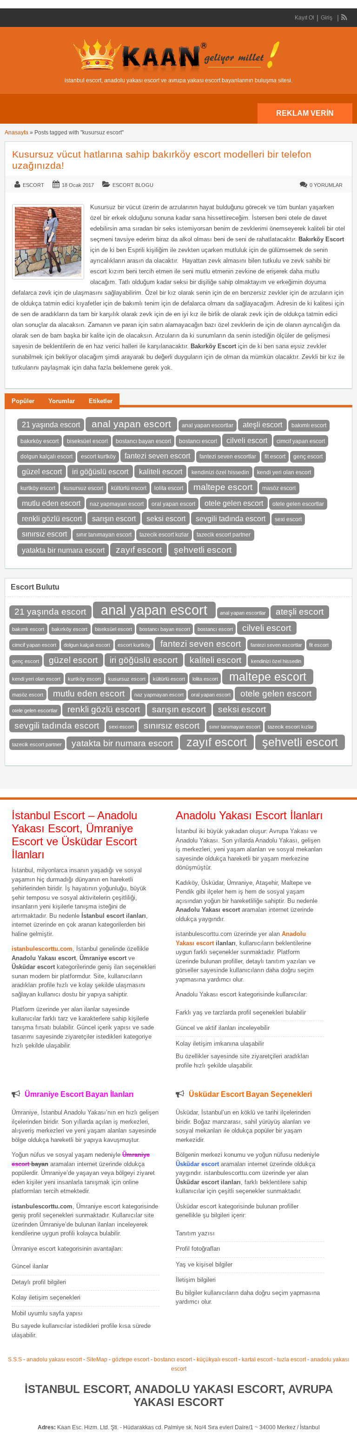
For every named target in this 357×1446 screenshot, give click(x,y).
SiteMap (96, 1359)
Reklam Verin (305, 113)
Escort (33, 185)
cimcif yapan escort (301, 441)
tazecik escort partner (224, 534)
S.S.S (15, 1359)
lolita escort (168, 488)
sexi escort (288, 519)
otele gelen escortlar (298, 504)
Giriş (326, 17)
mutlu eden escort (51, 503)
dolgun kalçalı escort (46, 456)
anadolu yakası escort (54, 1359)
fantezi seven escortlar (227, 456)
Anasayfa (16, 132)
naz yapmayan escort (117, 504)
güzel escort (42, 471)
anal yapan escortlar (207, 425)
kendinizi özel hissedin (220, 472)
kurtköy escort (37, 488)
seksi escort (165, 518)
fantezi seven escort (157, 455)
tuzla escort (291, 1359)
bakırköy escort (39, 441)
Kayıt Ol (304, 17)
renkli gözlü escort (52, 518)
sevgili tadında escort (230, 518)
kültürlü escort (128, 488)
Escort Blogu (132, 185)
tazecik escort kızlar (164, 534)
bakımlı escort (308, 425)
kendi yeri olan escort (284, 472)
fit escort (274, 456)
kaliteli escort (160, 471)
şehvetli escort (202, 550)
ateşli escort (262, 424)
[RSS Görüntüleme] (344, 17)
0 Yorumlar (326, 185)
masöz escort (279, 488)
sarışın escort (114, 518)
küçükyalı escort (217, 1359)
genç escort (308, 456)
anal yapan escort (131, 424)
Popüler (23, 401)
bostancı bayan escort (143, 441)
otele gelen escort (234, 503)
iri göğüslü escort (100, 471)
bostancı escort (198, 441)
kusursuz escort (83, 488)
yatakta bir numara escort (63, 550)
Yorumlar (61, 401)
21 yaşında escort (51, 424)
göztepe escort (130, 1359)
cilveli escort (246, 440)
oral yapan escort (173, 504)
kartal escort (257, 1359)
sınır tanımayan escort (104, 534)
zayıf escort (139, 550)
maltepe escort (222, 487)
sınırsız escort (44, 534)
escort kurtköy (98, 456)
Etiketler (100, 401)
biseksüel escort (87, 441)
